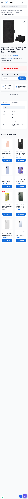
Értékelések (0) (15, 102)
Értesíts (22, 78)
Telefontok (17, 12)
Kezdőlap (3, 10)
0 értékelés (15, 55)
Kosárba (8, 160)
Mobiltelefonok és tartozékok (15, 10)
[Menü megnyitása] (2, 2)
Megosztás (15, 94)
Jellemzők (5, 102)
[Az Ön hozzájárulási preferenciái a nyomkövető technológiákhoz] (2, 497)
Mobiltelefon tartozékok (7, 12)
